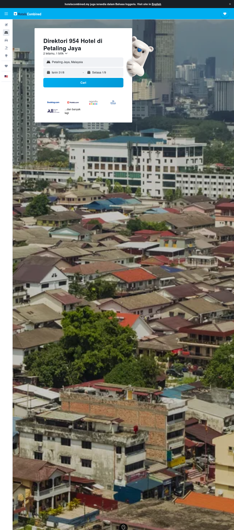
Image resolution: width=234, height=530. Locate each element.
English (156, 4)
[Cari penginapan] (6, 32)
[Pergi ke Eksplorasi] (6, 55)
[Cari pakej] (6, 48)
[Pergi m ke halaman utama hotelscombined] (27, 13)
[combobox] (55, 53)
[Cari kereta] (6, 40)
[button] (230, 4)
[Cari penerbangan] (6, 25)
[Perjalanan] (6, 66)
